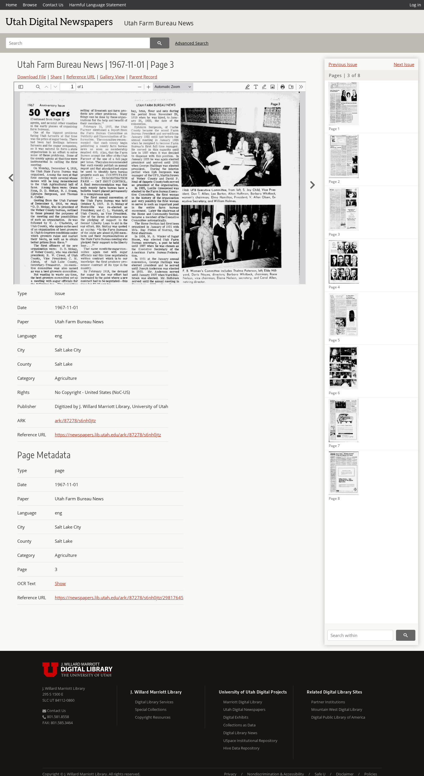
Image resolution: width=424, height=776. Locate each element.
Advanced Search (192, 43)
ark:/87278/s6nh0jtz (75, 420)
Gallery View (112, 77)
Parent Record (143, 77)
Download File (31, 77)
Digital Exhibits (235, 717)
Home (11, 4)
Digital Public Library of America (338, 717)
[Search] (159, 42)
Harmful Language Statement (97, 4)
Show (60, 583)
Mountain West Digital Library (336, 709)
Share (56, 77)
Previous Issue (343, 64)
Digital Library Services (154, 701)
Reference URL (80, 77)
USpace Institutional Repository (250, 740)
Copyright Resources (152, 717)
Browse (30, 4)
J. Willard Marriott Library (63, 688)
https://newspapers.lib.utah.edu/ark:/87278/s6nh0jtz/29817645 (119, 597)
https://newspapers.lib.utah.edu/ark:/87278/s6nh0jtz (108, 434)
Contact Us (53, 4)
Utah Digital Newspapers (244, 709)
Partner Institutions (328, 701)
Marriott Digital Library (242, 701)
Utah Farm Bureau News (159, 23)
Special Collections (150, 709)
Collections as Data (239, 725)
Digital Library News (240, 732)
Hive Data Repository (241, 748)
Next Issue (404, 64)
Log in (415, 4)
